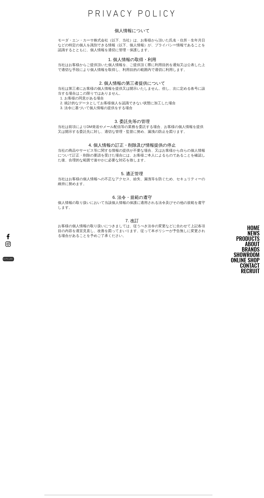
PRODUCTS (248, 238)
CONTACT (250, 265)
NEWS (253, 233)
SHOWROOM (247, 254)
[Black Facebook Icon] (8, 236)
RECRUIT (250, 270)
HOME (253, 227)
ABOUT (252, 243)
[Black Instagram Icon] (8, 244)
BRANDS (251, 249)
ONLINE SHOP (245, 260)
